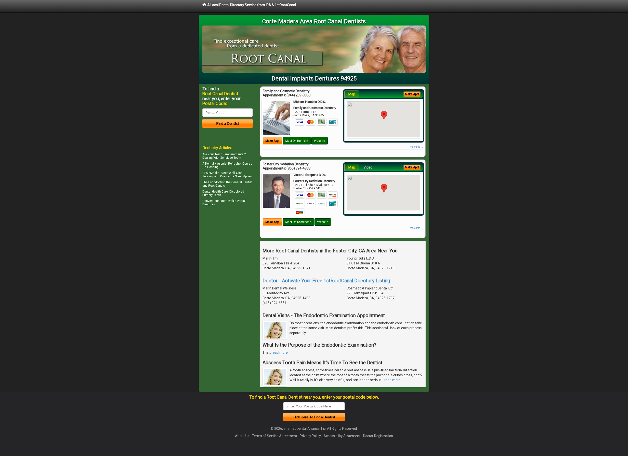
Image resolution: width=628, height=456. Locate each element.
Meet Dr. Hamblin (296, 141)
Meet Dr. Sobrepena (298, 222)
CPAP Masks (210, 173)
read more (280, 352)
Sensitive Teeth (230, 157)
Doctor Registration (378, 436)
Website (319, 141)
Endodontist (216, 182)
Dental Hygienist (216, 163)
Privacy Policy (310, 436)
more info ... (416, 146)
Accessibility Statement (342, 436)
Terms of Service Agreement (274, 436)
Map (351, 94)
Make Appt (272, 141)
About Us (242, 436)
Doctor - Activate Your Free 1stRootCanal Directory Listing (326, 281)
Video (368, 167)
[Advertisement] (227, 250)
